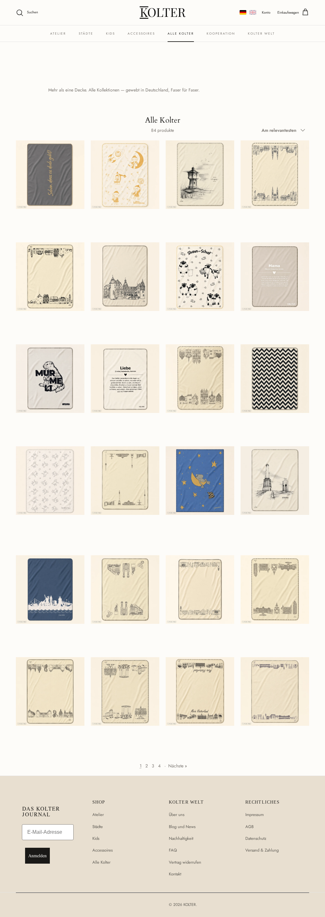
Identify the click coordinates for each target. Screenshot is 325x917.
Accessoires (141, 33)
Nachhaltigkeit (181, 838)
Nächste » (177, 766)
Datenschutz (255, 838)
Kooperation (221, 33)
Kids (110, 33)
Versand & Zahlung (262, 850)
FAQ (173, 850)
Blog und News (182, 827)
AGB (249, 827)
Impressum (254, 815)
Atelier (58, 33)
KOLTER (189, 904)
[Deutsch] (243, 12)
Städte (86, 33)
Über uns (176, 815)
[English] (252, 12)
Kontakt (175, 874)
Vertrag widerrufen (185, 862)
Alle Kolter (181, 33)
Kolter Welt (261, 33)
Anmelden (37, 856)
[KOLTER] (163, 12)
